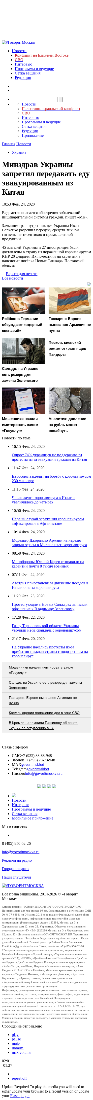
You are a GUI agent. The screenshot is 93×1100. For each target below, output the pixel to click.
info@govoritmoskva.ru (43, 773)
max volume (21, 1052)
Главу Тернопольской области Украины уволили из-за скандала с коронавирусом (46, 628)
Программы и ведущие (34, 69)
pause (16, 1039)
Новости (19, 51)
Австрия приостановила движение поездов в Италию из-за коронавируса (50, 585)
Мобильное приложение (32, 818)
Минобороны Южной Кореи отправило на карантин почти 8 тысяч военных (48, 564)
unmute (18, 1048)
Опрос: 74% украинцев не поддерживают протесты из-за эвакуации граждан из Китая (49, 457)
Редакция (23, 77)
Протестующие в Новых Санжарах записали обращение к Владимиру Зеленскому (50, 606)
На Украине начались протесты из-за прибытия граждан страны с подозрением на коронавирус (50, 651)
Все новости (12, 278)
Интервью (23, 64)
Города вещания (15, 869)
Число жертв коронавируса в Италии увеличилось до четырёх (43, 500)
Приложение (33, 135)
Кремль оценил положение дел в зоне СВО (44, 713)
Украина (19, 152)
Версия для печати (21, 274)
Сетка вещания (27, 73)
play (15, 1034)
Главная (8, 144)
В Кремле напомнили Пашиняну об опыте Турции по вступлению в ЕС (43, 725)
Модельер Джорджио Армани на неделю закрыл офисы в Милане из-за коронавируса (49, 542)
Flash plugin (20, 1096)
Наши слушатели (16, 877)
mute (16, 1043)
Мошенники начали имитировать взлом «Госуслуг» (41, 669)
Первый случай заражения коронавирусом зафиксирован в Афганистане (48, 521)
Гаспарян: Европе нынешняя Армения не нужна (43, 700)
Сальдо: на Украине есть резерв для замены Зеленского (45, 685)
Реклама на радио (17, 860)
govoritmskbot (32, 764)
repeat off (19, 1078)
